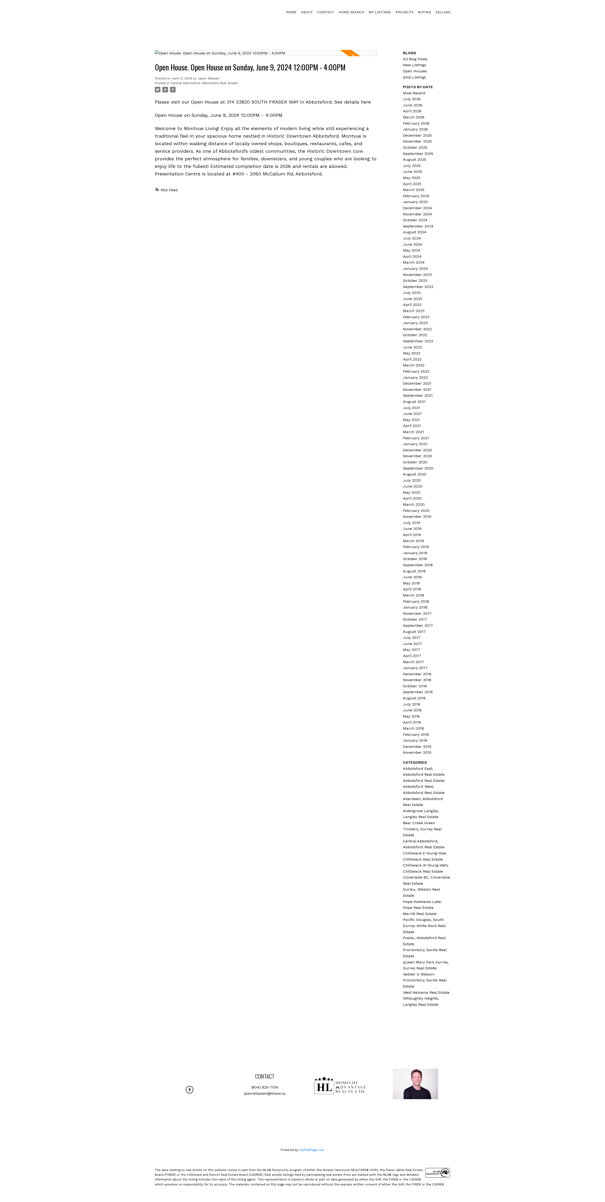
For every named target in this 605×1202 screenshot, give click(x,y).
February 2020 (416, 510)
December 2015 (417, 746)
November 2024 (417, 214)
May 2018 (411, 583)
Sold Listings (414, 77)
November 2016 (417, 680)
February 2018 (416, 601)
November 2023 (417, 274)
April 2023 (412, 304)
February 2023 (416, 317)
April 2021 (412, 425)
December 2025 (417, 135)
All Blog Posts (415, 59)
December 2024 (417, 208)
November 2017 (417, 613)
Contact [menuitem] (325, 12)
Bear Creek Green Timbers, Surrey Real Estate (422, 829)
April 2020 (412, 498)
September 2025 (418, 153)
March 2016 (413, 728)
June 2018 (412, 577)
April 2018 (412, 589)
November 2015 (417, 752)
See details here (352, 102)
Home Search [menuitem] (351, 12)
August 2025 (414, 159)
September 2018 (418, 565)
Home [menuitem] (291, 12)
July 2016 (411, 704)
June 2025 (412, 171)
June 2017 (412, 643)
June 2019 (412, 528)
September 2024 (418, 226)
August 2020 (414, 474)
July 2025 (412, 165)
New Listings (414, 65)
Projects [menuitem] (405, 12)
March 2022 (413, 365)
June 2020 (412, 486)
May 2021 (411, 420)
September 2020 (418, 468)
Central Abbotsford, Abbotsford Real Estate (204, 83)
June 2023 (412, 298)
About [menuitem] (307, 12)
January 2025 (415, 202)
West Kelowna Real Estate (426, 992)
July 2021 (411, 407)
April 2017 (412, 655)
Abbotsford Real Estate (424, 780)
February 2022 (416, 371)
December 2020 (417, 450)
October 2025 (415, 147)
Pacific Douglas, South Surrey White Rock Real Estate (424, 925)
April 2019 (412, 534)
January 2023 (415, 323)
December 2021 (417, 383)
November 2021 (417, 389)
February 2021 (416, 438)
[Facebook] (189, 1089)
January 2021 (415, 444)
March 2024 (414, 262)
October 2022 (415, 335)
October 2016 (415, 686)
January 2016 (415, 740)
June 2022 (412, 347)
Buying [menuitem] (424, 12)
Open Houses (415, 71)
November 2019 (417, 516)
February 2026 (416, 123)
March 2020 (414, 504)
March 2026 (413, 117)
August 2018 (414, 571)
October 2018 (415, 559)
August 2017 (414, 631)
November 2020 (417, 456)
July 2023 (412, 292)
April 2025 (412, 184)
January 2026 (415, 129)
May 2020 (411, 492)
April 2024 (412, 256)
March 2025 (413, 189)
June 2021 (412, 413)
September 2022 (418, 341)
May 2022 (411, 353)
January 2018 (415, 607)
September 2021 (418, 395)
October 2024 (415, 220)
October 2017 (415, 619)
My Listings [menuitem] (380, 12)
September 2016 (418, 692)
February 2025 (416, 196)
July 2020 (412, 480)
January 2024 (415, 268)
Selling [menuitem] (443, 12)
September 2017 (418, 625)
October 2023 (415, 280)
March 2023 (413, 311)
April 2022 (412, 359)
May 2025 (411, 177)
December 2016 (417, 674)
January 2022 (415, 377)
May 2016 (411, 716)
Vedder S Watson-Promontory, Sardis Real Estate (424, 980)
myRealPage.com (311, 1150)
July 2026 (412, 99)
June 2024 (412, 244)
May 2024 (411, 250)
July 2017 (411, 637)
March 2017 (413, 662)
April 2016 (412, 722)
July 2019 (411, 522)
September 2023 (418, 286)
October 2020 (415, 462)
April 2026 (412, 111)
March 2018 (413, 595)
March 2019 (413, 541)
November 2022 (417, 329)
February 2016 (416, 734)
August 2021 (414, 401)
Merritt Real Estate (419, 913)
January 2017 (415, 668)
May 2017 (411, 649)
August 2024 (414, 232)
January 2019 (415, 553)
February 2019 (416, 546)
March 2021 (413, 432)
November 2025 (417, 141)
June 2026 (412, 105)
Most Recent (414, 93)
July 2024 (412, 238)
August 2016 (414, 698)
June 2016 (412, 710)
